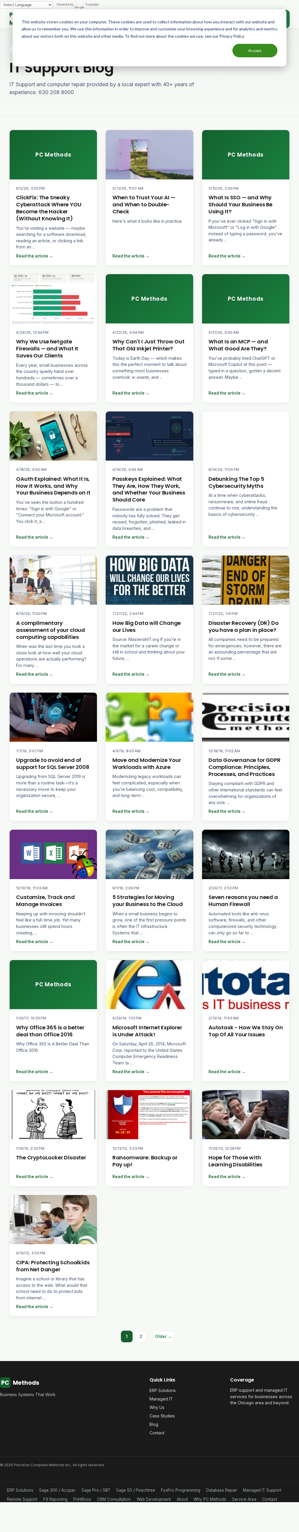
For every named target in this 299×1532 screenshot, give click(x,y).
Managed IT (161, 1398)
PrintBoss (82, 1499)
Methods (20, 1383)
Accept (255, 50)
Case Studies (162, 1415)
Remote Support (22, 1499)
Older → (163, 1336)
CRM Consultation (114, 1499)
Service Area (244, 1499)
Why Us (157, 1407)
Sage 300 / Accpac (57, 1490)
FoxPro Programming (180, 1490)
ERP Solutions (163, 1390)
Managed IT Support (262, 1490)
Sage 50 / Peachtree (135, 1490)
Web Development (154, 1499)
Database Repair (221, 1490)
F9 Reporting (55, 1499)
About (182, 1499)
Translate (92, 4)
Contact (157, 1432)
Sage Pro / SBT (95, 1490)
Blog (154, 1424)
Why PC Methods (210, 1499)
